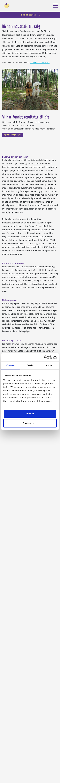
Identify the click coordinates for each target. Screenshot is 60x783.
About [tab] (49, 365)
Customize (28, 423)
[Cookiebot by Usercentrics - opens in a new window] (44, 357)
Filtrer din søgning (28, 14)
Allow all (30, 413)
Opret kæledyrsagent (12, 135)
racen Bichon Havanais (40, 62)
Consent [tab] (10, 365)
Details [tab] (30, 365)
